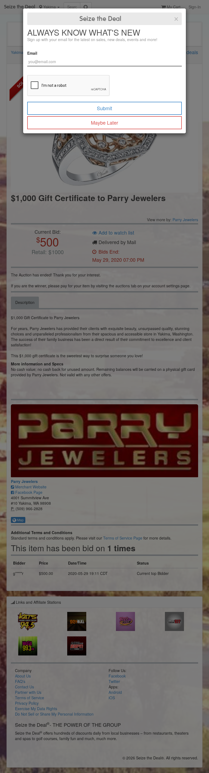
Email (32, 53)
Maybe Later (104, 122)
